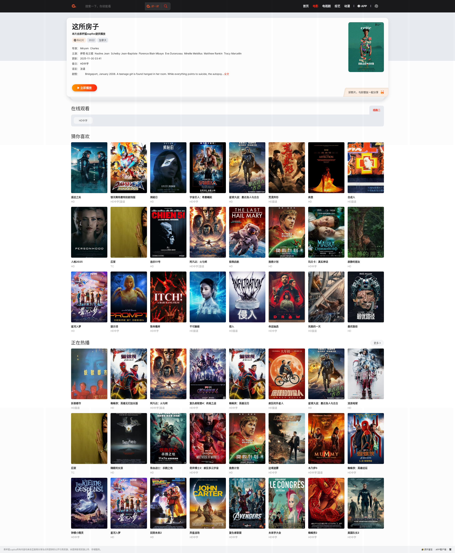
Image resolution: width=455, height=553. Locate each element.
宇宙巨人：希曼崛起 (201, 197)
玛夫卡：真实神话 (318, 261)
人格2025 (77, 261)
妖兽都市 (76, 403)
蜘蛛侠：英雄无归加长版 (124, 403)
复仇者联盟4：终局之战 (203, 403)
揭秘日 (154, 197)
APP (364, 6)
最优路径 (353, 326)
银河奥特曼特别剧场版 (123, 197)
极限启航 (234, 261)
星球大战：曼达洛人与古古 (244, 197)
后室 (113, 261)
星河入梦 (76, 326)
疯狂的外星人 (276, 403)
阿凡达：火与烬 (198, 261)
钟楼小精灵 (77, 532)
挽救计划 (274, 261)
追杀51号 (155, 261)
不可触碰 (195, 326)
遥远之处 (76, 197)
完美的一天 (314, 326)
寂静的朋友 (354, 261)
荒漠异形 (274, 197)
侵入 (231, 326)
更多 (376, 342)
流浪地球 (353, 403)
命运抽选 (274, 326)
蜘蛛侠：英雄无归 (239, 403)
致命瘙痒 (155, 326)
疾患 (310, 197)
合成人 (351, 197)
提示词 (114, 326)
